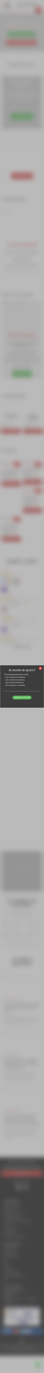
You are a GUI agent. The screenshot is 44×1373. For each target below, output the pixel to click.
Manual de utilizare (22, 697)
